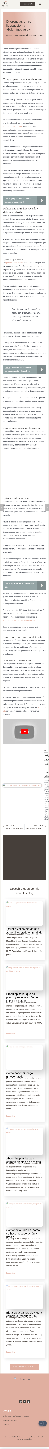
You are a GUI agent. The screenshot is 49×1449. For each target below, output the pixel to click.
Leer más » (10, 1034)
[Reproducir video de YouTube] (24, 731)
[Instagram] (28, 1401)
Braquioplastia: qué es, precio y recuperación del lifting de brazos (22, 997)
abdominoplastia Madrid (12, 127)
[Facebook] (20, 1401)
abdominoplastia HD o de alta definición (19, 620)
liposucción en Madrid (14, 263)
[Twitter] (24, 1401)
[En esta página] (43, 1423)
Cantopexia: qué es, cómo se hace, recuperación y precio (23, 1233)
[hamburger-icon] (40, 4)
